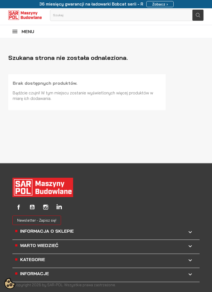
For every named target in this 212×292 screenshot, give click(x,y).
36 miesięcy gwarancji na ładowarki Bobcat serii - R (91, 4)
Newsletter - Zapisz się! (36, 220)
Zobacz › (160, 4)
